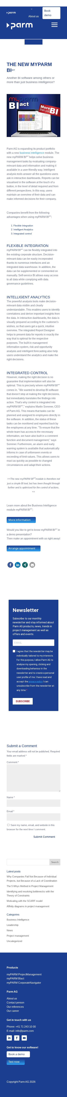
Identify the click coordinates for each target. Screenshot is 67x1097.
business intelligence (32, 152)
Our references (15, 1006)
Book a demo (16, 1054)
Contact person (15, 1002)
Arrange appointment (21, 548)
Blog (33, 32)
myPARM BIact (15, 978)
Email (10, 811)
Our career (13, 1010)
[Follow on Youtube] (24, 1038)
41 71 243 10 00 (26, 1026)
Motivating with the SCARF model (24, 901)
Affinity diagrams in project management (28, 906)
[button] (10, 565)
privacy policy (35, 681)
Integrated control (22, 233)
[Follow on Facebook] (16, 1038)
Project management (18, 935)
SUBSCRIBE (23, 701)
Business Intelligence (18, 919)
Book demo (47, 13)
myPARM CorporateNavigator (24, 982)
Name (11, 797)
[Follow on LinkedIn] (9, 1038)
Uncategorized (14, 941)
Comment (13, 762)
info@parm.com (24, 1030)
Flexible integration (23, 225)
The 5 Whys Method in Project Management (30, 886)
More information (19, 520)
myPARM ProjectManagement (24, 974)
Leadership (12, 925)
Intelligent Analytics (23, 229)
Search (55, 862)
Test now (14, 1061)
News (10, 930)
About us (33, 16)
